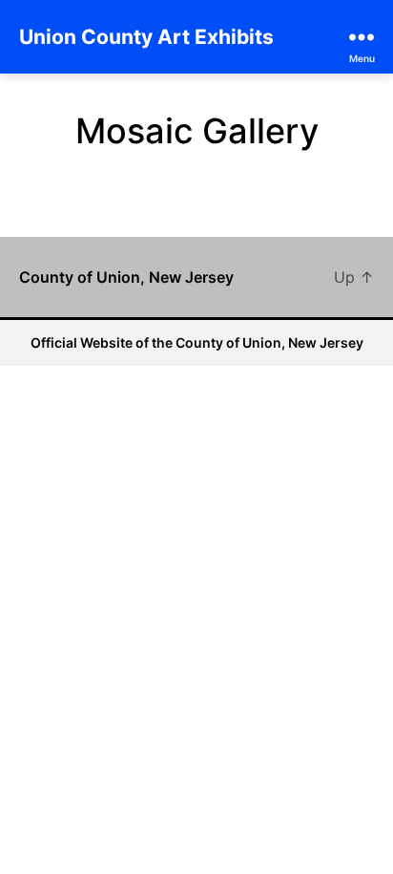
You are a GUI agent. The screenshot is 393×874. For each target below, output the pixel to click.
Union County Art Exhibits (146, 37)
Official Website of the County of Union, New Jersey (197, 342)
